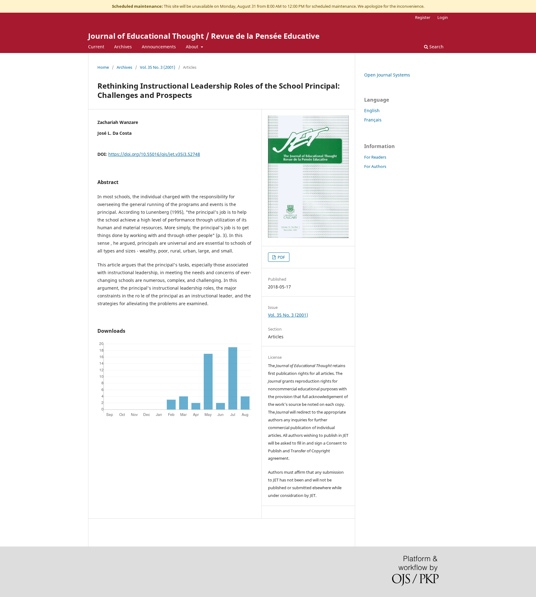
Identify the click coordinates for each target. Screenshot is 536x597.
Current (96, 47)
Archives (123, 47)
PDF (281, 257)
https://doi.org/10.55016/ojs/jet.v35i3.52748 (154, 154)
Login (442, 17)
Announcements (159, 47)
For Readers (375, 157)
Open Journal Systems (387, 75)
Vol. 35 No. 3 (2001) (157, 67)
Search (436, 47)
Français (373, 120)
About (192, 47)
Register (422, 17)
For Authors (375, 166)
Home (103, 67)
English (372, 110)
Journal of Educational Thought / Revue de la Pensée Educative (203, 36)
